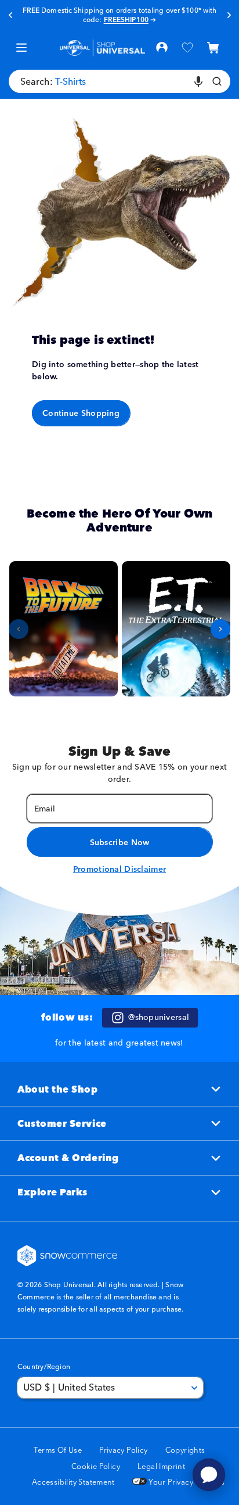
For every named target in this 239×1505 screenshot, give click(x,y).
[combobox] (119, 81)
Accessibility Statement (73, 1481)
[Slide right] (220, 629)
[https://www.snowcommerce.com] (67, 1256)
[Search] (217, 81)
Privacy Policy (123, 1449)
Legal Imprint (161, 1466)
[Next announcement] (228, 15)
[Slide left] (18, 629)
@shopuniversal (158, 1017)
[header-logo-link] (102, 47)
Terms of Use (58, 1449)
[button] (213, 47)
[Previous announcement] (10, 15)
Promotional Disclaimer (119, 869)
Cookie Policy (95, 1466)
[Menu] (21, 47)
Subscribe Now (120, 842)
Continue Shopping (80, 413)
